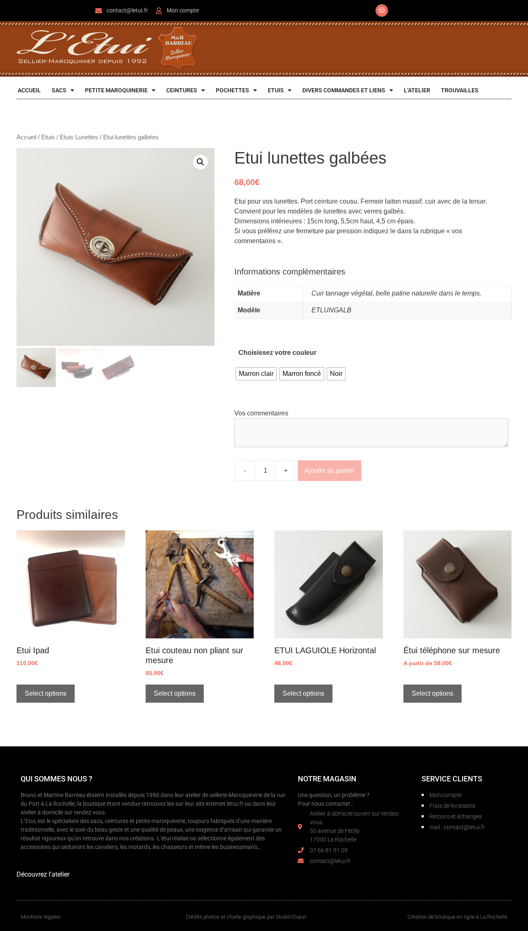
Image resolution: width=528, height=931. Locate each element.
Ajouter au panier (329, 470)
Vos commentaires (261, 413)
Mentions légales (41, 917)
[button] (200, 162)
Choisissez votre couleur (277, 352)
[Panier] (381, 10)
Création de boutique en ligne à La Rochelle (457, 917)
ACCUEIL (29, 90)
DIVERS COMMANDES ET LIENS (343, 90)
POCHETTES (232, 90)
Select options (45, 693)
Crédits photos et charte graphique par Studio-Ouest (246, 917)
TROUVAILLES (459, 90)
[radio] (256, 374)
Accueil (26, 137)
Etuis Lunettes (79, 137)
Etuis (48, 137)
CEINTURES (181, 90)
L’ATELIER (417, 90)
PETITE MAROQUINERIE (116, 90)
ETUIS (276, 90)
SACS (59, 90)
